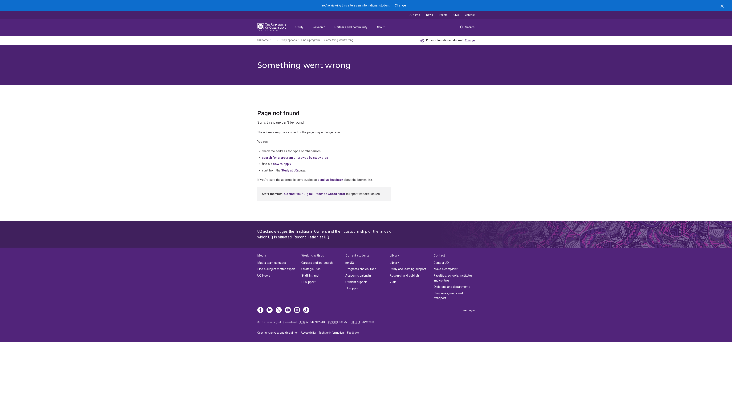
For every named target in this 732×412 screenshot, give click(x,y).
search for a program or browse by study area (295, 157)
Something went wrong (338, 40)
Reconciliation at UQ (311, 237)
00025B (343, 322)
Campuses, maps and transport (448, 295)
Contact (470, 14)
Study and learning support (408, 269)
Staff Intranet (310, 275)
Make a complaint (446, 269)
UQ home (414, 14)
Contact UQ (441, 263)
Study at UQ (289, 170)
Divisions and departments (452, 287)
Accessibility (308, 332)
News (429, 14)
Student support (356, 282)
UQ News (263, 275)
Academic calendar (358, 275)
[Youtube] (288, 310)
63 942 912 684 (315, 322)
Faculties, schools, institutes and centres (453, 278)
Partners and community (350, 27)
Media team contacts (271, 263)
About (380, 27)
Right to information (331, 332)
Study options (288, 40)
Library (394, 263)
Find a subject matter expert (276, 269)
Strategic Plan (310, 269)
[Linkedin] (269, 310)
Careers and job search (317, 263)
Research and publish (404, 275)
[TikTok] (306, 310)
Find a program (310, 40)
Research (318, 27)
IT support (308, 282)
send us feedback (330, 180)
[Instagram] (297, 310)
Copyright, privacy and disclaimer (277, 332)
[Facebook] (260, 310)
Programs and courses (360, 269)
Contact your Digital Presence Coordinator (314, 194)
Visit (393, 282)
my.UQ (349, 263)
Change (400, 5)
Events (443, 14)
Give (456, 14)
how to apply (282, 164)
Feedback (353, 332)
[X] (279, 310)
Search (722, 6)
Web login (469, 310)
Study (299, 27)
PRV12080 (368, 322)
